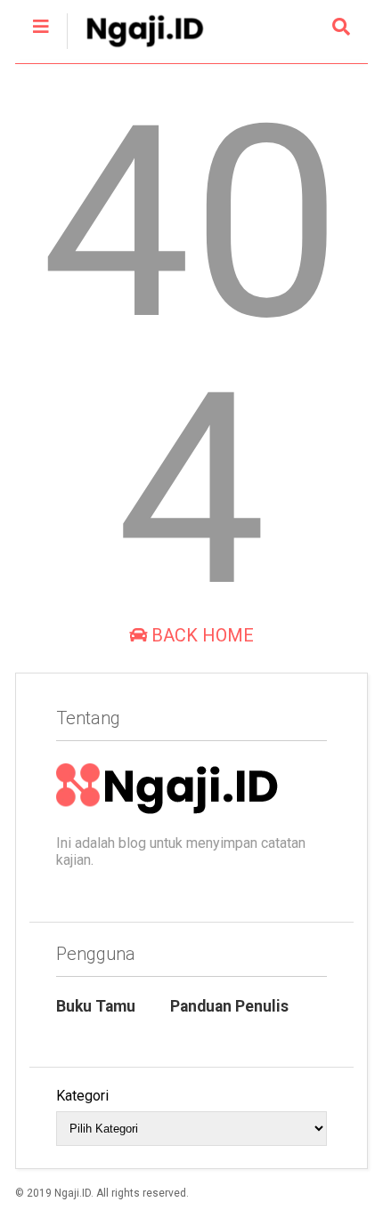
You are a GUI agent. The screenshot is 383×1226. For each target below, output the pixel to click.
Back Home (200, 635)
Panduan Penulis (229, 1006)
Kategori (82, 1095)
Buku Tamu (95, 1006)
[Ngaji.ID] (135, 49)
